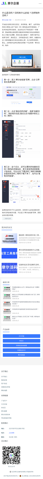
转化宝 (21, 341)
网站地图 (4, 390)
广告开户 (4, 401)
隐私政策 (4, 380)
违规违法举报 (5, 387)
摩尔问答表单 (5, 414)
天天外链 (21, 336)
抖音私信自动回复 (21, 345)
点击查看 (11, 433)
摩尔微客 (4, 411)
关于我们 (4, 376)
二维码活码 (7, 218)
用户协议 (4, 383)
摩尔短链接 (21, 355)
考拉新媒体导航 (6, 418)
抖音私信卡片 (21, 350)
